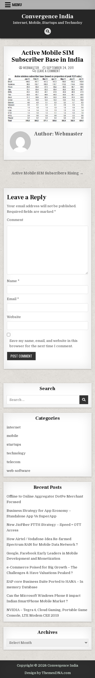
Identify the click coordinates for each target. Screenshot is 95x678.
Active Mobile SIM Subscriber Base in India (47, 56)
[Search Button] (47, 31)
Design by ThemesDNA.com (48, 673)
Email (13, 299)
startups (14, 444)
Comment (15, 220)
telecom (13, 462)
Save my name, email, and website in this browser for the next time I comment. (44, 343)
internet (14, 427)
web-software (18, 471)
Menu (17, 5)
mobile (12, 436)
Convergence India (47, 16)
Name (13, 281)
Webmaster (31, 67)
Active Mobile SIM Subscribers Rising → (47, 173)
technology (16, 453)
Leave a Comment (48, 71)
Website (14, 317)
